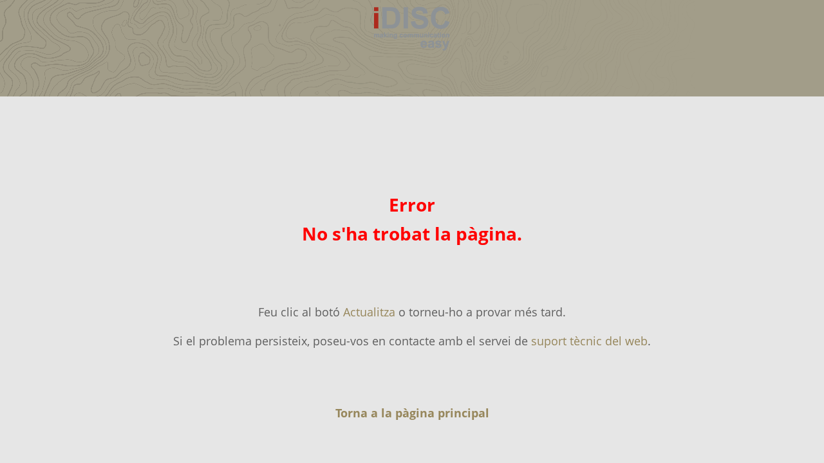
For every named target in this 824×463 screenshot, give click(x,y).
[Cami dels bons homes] (412, 53)
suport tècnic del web (589, 341)
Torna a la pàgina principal (412, 413)
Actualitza (369, 312)
